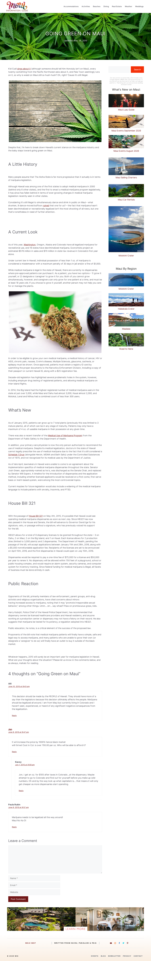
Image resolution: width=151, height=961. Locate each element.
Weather (128, 6)
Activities (86, 6)
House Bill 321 (36, 516)
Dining (106, 6)
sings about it (24, 68)
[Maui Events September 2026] (126, 122)
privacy (127, 956)
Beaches (96, 6)
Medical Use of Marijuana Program (65, 435)
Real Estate (117, 6)
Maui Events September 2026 (126, 130)
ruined (46, 205)
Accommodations (71, 6)
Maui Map (30, 943)
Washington (30, 244)
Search (137, 69)
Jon (10, 729)
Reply (14, 715)
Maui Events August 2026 (126, 151)
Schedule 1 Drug (16, 454)
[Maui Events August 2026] (126, 142)
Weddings (139, 6)
